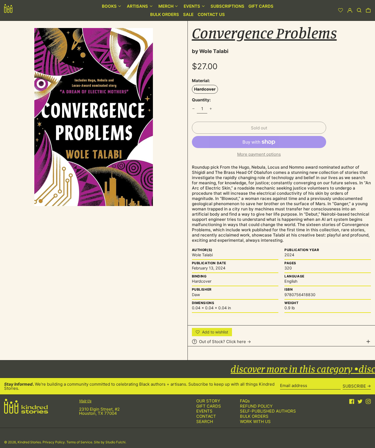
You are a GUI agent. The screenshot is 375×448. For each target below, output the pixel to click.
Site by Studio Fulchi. (110, 442)
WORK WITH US (255, 421)
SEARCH (204, 421)
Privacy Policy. (54, 442)
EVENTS (204, 411)
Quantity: (201, 100)
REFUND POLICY (256, 406)
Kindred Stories (29, 442)
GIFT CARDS (208, 406)
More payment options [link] (259, 154)
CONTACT (206, 416)
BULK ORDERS (254, 416)
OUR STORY (208, 401)
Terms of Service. (80, 442)
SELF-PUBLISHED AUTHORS (268, 411)
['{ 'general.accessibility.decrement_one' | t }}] (193, 108)
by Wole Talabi (210, 51)
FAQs (245, 401)
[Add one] (210, 108)
